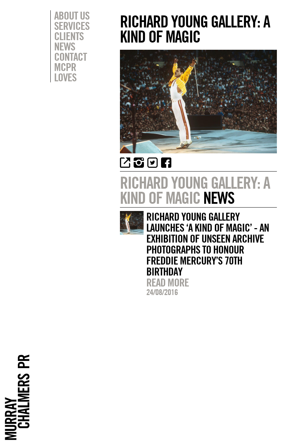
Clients (69, 36)
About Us (71, 15)
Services (71, 26)
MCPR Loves (65, 72)
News (64, 46)
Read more (167, 282)
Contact (70, 56)
